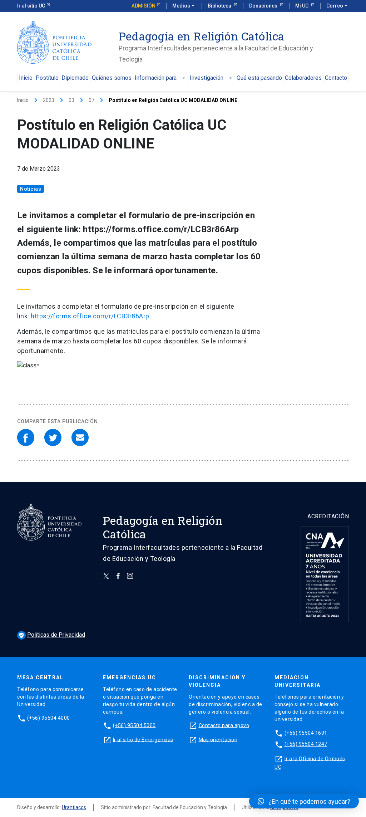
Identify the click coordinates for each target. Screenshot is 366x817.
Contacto (336, 78)
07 (91, 100)
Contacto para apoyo (224, 725)
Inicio (26, 78)
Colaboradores (303, 78)
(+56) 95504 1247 (306, 744)
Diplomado (75, 78)
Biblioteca (220, 6)
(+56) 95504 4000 (48, 717)
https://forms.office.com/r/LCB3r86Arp (90, 316)
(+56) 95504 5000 (134, 725)
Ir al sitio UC (31, 6)
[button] (304, 801)
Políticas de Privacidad (52, 634)
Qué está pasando (259, 78)
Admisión (143, 6)
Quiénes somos (112, 78)
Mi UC (302, 6)
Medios (184, 6)
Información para (161, 78)
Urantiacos (74, 807)
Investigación (211, 78)
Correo (337, 6)
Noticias (30, 189)
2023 (48, 100)
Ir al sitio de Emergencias (143, 739)
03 (71, 100)
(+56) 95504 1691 (306, 732)
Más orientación (218, 739)
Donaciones (263, 6)
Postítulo (47, 78)
